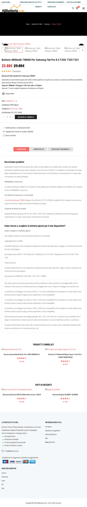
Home (27, 24)
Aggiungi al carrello (26, 117)
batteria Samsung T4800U (16, 200)
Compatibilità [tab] (38, 149)
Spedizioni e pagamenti (55, 2)
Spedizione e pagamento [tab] (60, 149)
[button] (4, 50)
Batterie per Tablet (37, 24)
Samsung (47, 24)
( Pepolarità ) (16, 71)
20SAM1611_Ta (11, 101)
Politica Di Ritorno (74, 2)
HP (3, 484)
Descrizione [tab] (21, 149)
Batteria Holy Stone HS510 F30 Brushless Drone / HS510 (22, 395)
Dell (3, 488)
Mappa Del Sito (50, 442)
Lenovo (4, 473)
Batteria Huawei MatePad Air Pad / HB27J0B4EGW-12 (22, 354)
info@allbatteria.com (12, 451)
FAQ (46, 438)
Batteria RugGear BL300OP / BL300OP (65, 395)
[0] (77, 8)
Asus (3, 481)
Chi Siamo (48, 427)
